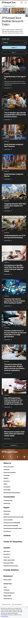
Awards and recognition (10, 472)
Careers (7, 548)
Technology (6, 475)
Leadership (6, 469)
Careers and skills (8, 519)
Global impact (7, 511)
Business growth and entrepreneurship (13, 517)
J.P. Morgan (6, 590)
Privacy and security (6, 604)
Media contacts (7, 579)
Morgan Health (7, 595)
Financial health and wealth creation (13, 528)
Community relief (8, 500)
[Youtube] (24, 457)
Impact (6, 507)
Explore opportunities (9, 560)
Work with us (7, 551)
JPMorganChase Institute (9, 6)
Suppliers (6, 478)
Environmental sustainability (11, 525)
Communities (9, 497)
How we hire (7, 557)
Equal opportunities (9, 563)
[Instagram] (17, 457)
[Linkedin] (3, 457)
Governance (7, 481)
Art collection (7, 487)
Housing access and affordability (12, 522)
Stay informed (7, 531)
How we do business (9, 466)
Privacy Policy (4, 616)
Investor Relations (11, 570)
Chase (5, 587)
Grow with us (7, 554)
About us (7, 463)
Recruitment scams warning (11, 565)
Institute (7, 535)
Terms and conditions (16, 604)
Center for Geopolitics (13, 542)
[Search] (22, 2)
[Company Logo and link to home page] (9, 3)
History (5, 484)
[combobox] (14, 42)
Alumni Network (8, 598)
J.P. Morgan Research (9, 593)
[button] (26, 607)
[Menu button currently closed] (25, 2)
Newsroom (8, 576)
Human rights (7, 489)
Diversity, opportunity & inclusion (12, 492)
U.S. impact (6, 514)
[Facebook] (10, 457)
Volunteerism (7, 503)
